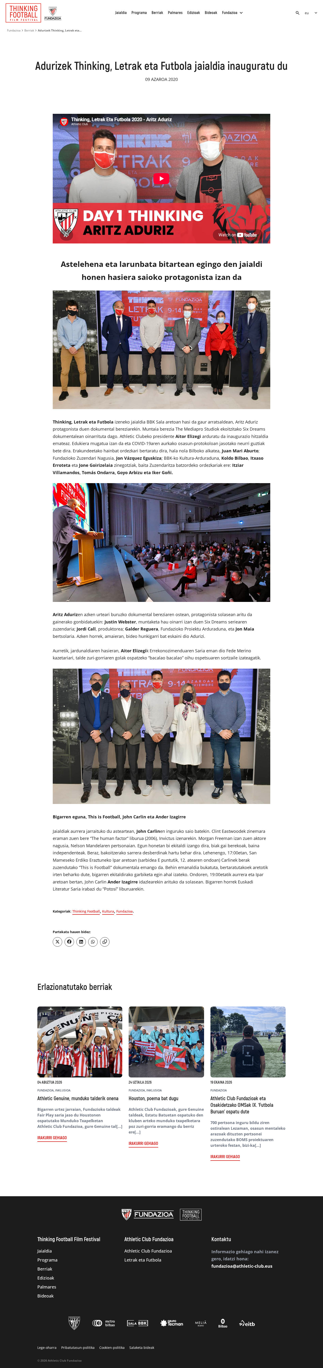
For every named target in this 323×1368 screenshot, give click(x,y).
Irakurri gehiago (52, 1138)
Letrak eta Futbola (142, 1260)
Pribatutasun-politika (78, 1347)
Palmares (175, 12)
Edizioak (193, 12)
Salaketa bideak (141, 1347)
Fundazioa (233, 12)
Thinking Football (86, 911)
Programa (139, 12)
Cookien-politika (112, 1347)
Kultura (108, 911)
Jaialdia (121, 12)
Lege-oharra (47, 1347)
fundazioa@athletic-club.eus (241, 1266)
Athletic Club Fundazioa (148, 1251)
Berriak (157, 12)
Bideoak (211, 12)
